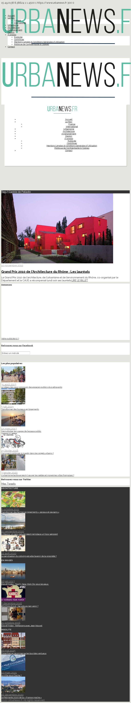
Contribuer (19, 39)
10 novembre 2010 (12, 265)
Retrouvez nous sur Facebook (17, 345)
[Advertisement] (65, 179)
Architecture (13, 27)
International (20, 23)
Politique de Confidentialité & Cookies (31, 44)
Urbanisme (13, 25)
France (17, 20)
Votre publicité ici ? (10, 338)
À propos (12, 35)
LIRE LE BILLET (80, 280)
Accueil (11, 15)
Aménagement (15, 30)
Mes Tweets (8, 483)
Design (11, 32)
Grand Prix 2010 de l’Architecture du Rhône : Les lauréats (45, 272)
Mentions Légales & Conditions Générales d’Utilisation (39, 42)
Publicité (18, 37)
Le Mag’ (11, 18)
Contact (11, 47)
